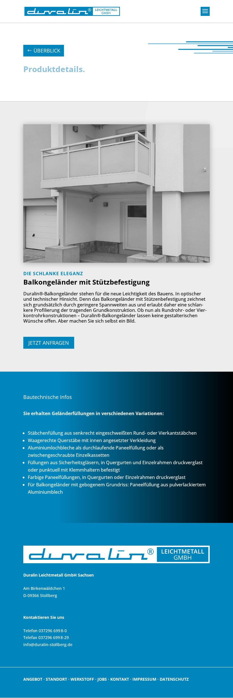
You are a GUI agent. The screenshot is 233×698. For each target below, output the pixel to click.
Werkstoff (82, 679)
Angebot (32, 679)
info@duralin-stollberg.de (47, 644)
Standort (56, 679)
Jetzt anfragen (48, 342)
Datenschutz (174, 679)
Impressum (144, 679)
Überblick (47, 50)
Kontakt (119, 679)
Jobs (102, 679)
